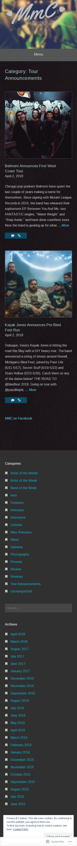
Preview (16, 562)
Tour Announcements (25, 584)
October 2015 (20, 774)
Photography (19, 554)
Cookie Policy (20, 829)
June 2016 (17, 715)
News (14, 539)
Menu (38, 54)
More (65, 225)
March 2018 (19, 641)
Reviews (16, 576)
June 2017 (17, 663)
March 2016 (19, 737)
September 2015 (22, 782)
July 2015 (17, 796)
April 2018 (17, 634)
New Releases (21, 532)
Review (15, 569)
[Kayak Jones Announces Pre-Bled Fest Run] (19, 400)
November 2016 (22, 686)
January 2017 (20, 671)
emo (13, 495)
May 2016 (17, 723)
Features (17, 502)
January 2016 (20, 752)
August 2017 (19, 649)
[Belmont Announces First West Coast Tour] (19, 235)
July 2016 (17, 708)
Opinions (16, 547)
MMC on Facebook (18, 418)
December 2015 (22, 759)
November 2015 (22, 767)
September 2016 (22, 693)
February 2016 (21, 745)
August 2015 (19, 789)
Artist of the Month (24, 473)
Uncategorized (21, 591)
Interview (17, 510)
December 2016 (22, 678)
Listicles (16, 525)
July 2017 (17, 656)
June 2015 (17, 804)
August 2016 (19, 700)
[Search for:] (38, 608)
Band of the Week (23, 488)
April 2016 (17, 730)
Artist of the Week (23, 480)
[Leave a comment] (13, 235)
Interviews (17, 517)
